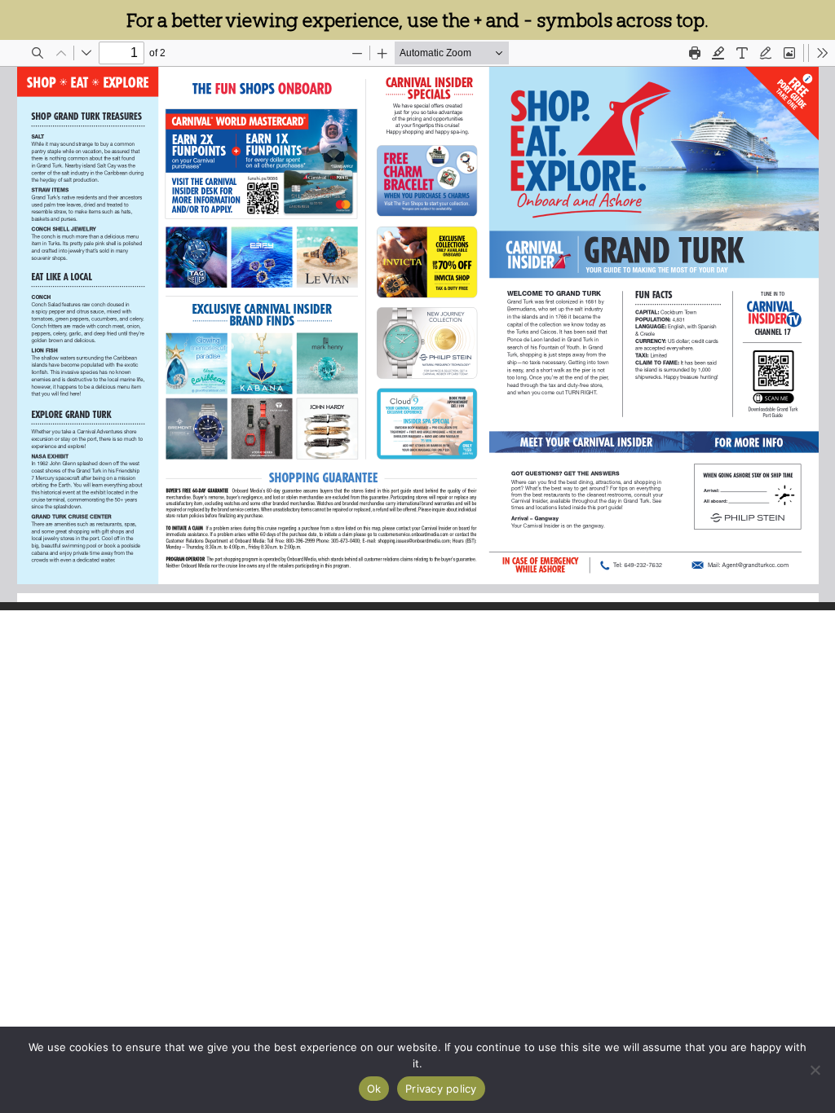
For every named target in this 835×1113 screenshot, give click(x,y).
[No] (814, 1070)
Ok (374, 1088)
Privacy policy (441, 1088)
